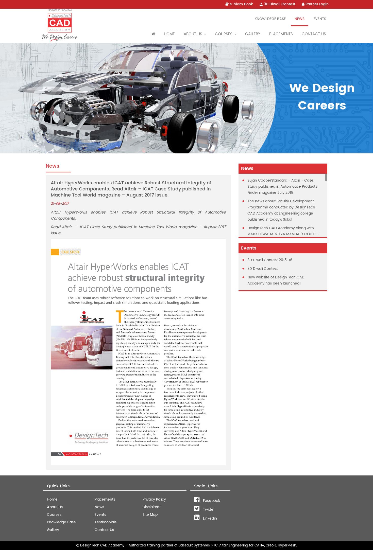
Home (169, 34)
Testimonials (105, 522)
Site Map (150, 515)
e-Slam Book (241, 4)
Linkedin (209, 518)
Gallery (252, 34)
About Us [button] (194, 34)
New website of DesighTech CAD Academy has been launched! (275, 280)
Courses (54, 515)
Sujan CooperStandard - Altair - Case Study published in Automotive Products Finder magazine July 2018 (282, 187)
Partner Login (316, 4)
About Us (55, 507)
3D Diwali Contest (279, 4)
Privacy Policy (154, 499)
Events (319, 19)
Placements (281, 34)
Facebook (211, 501)
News (299, 19)
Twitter (208, 509)
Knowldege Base (270, 19)
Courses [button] (224, 34)
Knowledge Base (61, 522)
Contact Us (314, 34)
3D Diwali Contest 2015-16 (269, 260)
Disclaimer (152, 507)
